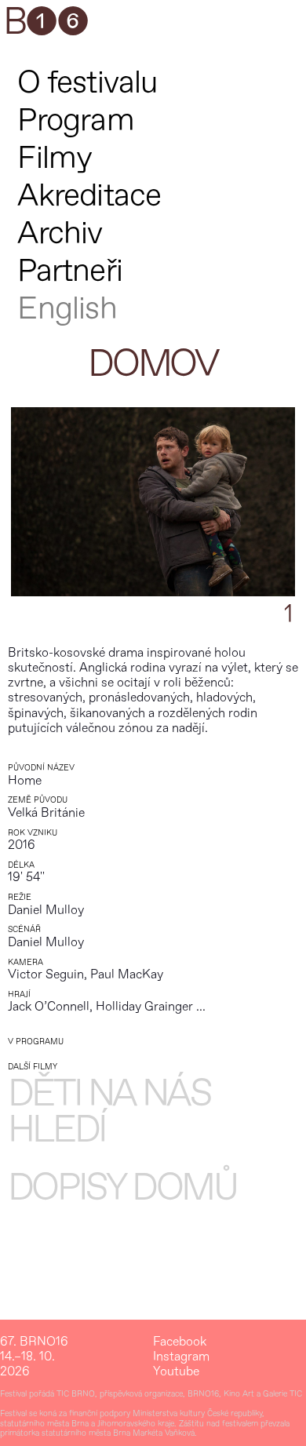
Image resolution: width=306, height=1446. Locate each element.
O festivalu (87, 83)
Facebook (179, 1342)
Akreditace (89, 196)
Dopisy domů (122, 1189)
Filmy (54, 158)
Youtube (176, 1371)
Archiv (59, 233)
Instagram (181, 1356)
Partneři (69, 271)
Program (75, 120)
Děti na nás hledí (109, 1112)
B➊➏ (45, 23)
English (66, 309)
